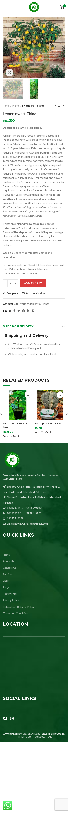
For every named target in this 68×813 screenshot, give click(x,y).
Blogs (6, 587)
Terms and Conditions (16, 613)
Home (6, 105)
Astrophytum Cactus (48, 423)
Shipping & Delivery (18, 326)
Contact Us (9, 567)
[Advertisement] (34, 777)
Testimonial (10, 593)
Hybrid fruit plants (33, 105)
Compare (12, 293)
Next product (63, 106)
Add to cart (33, 283)
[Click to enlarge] (9, 72)
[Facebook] (5, 718)
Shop (6, 580)
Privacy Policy (11, 600)
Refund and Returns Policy (18, 606)
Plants (15, 105)
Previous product (56, 106)
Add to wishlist (35, 293)
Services (8, 574)
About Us (8, 561)
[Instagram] (12, 718)
